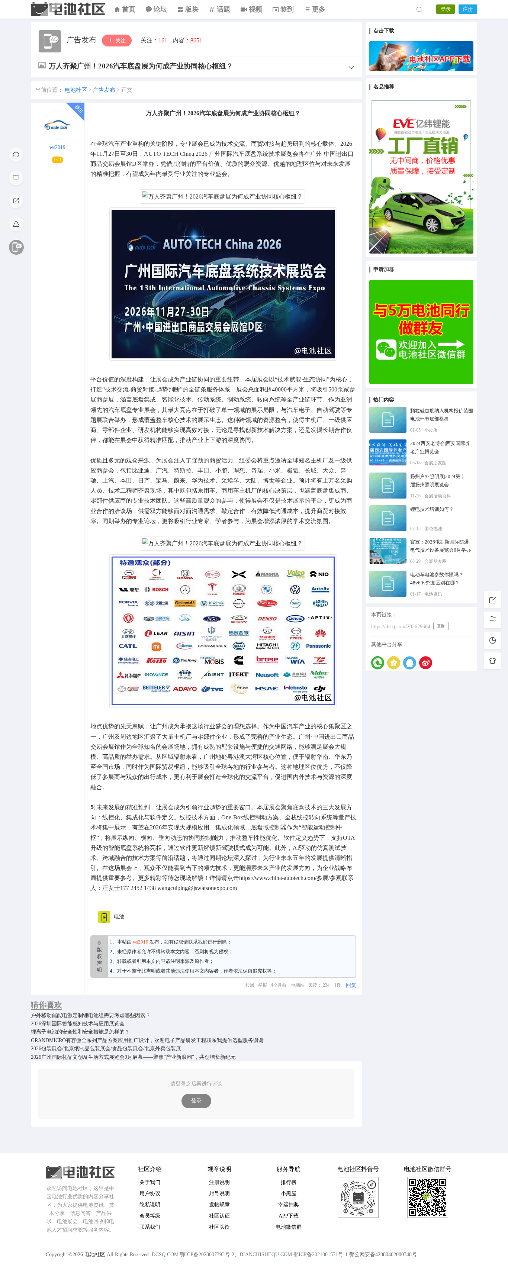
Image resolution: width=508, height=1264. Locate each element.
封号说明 (219, 1193)
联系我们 (198, 942)
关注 (120, 40)
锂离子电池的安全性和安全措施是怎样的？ (80, 1032)
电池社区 (68, 9)
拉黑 (249, 985)
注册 (468, 9)
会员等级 (149, 1216)
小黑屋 (288, 1193)
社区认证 (219, 1216)
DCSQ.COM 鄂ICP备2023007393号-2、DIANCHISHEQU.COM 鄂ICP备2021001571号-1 (250, 1254)
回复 (351, 985)
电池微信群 (289, 1227)
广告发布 (82, 40)
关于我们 (149, 1182)
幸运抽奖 (288, 1204)
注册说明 (219, 1182)
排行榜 (288, 1182)
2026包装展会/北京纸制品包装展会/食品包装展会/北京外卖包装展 (106, 1048)
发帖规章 (219, 1204)
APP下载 (289, 1216)
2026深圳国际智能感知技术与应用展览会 (78, 1023)
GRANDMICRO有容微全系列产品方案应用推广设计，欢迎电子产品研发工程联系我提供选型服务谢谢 (147, 1040)
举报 (262, 985)
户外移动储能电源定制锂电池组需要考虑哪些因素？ (91, 1015)
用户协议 (149, 1193)
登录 (445, 9)
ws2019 (57, 147)
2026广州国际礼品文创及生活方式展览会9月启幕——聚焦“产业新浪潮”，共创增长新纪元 (133, 1057)
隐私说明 (149, 1204)
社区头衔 (219, 1227)
